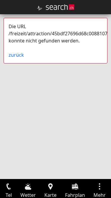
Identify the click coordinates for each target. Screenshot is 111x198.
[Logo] (60, 7)
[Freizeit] (39, 8)
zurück (16, 55)
